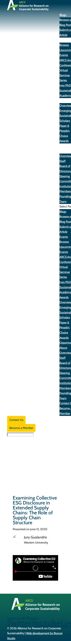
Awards (64, 100)
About (63, 151)
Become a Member (21, 428)
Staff (62, 161)
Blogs (62, 15)
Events (63, 40)
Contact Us (16, 420)
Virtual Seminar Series (64, 75)
